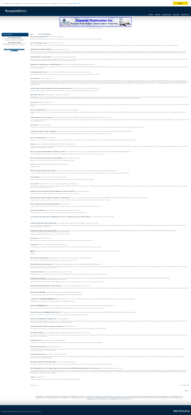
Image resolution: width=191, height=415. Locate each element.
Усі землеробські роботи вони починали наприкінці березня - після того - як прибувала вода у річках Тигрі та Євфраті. (60, 216)
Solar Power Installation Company (38, 43)
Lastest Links (166, 14)
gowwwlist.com (57, 396)
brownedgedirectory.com (54, 397)
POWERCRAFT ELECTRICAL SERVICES (40, 49)
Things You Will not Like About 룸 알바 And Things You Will (45, 312)
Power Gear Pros (34, 102)
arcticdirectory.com (108, 396)
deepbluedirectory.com (135, 397)
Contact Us (185, 14)
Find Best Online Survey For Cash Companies (41, 117)
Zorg (40, 411)
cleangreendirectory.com (77, 397)
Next (188, 385)
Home (151, 14)
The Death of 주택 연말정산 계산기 (38, 305)
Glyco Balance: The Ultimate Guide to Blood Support (43, 361)
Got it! (180, 3)
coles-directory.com (89, 397)
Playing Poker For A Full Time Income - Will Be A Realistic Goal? (46, 64)
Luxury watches (34, 183)
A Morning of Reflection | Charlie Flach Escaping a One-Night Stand (46, 326)
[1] (184, 385)
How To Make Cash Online (36, 332)
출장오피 (32, 251)
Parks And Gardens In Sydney (37, 354)
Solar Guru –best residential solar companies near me (43, 318)
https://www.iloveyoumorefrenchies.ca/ (39, 36)
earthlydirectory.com (166, 397)
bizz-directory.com (139, 396)
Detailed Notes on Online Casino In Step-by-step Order (43, 230)
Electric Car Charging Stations (37, 137)
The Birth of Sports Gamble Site (38, 278)
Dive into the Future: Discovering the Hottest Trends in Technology (46, 158)
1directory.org (89, 396)
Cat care (32, 164)
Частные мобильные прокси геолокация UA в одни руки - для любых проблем (50, 197)
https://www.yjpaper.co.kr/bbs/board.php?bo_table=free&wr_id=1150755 (48, 151)
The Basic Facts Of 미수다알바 (37, 292)
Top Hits (176, 14)
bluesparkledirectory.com (41, 397)
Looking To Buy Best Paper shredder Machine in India (43, 223)
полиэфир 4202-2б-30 (35, 340)
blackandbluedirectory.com (151, 396)
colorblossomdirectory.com (101, 397)
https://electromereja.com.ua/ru (38, 346)
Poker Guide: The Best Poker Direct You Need (41, 264)
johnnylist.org (65, 396)
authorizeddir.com (40, 396)
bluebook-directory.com (176, 396)
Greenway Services (35, 78)
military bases (33, 144)
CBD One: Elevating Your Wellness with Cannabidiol (43, 170)
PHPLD (32, 411)
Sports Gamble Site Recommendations (39, 257)
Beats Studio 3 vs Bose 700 (36, 94)
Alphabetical (48, 34)
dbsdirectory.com (125, 397)
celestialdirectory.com (66, 397)
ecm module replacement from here (38, 72)
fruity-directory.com (104, 398)
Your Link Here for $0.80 (14, 37)
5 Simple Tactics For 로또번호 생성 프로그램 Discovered (44, 298)
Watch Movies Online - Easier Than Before (40, 56)
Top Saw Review (34, 125)
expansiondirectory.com (92, 398)
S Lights (32, 377)
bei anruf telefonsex (35, 177)
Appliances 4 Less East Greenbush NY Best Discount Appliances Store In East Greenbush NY (52, 191)
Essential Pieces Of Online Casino (38, 210)
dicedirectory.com (146, 397)
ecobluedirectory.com (177, 397)
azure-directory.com (129, 396)
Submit (157, 14)
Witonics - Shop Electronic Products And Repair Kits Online (44, 204)
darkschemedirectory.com (114, 397)
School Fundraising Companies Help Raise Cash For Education (45, 285)
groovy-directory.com (125, 398)
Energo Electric (34, 238)
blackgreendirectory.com (164, 396)
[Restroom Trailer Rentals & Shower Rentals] (95, 26)
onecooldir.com (81, 396)
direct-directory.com (156, 397)
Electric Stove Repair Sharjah (37, 109)
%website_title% (34, 244)
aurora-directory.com (119, 396)
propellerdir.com (49, 396)
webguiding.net (73, 396)
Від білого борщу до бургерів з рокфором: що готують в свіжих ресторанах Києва (51, 88)
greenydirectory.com (114, 398)
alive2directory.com (98, 396)
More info (76, 3)
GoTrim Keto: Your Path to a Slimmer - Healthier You (43, 131)
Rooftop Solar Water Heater (37, 271)
